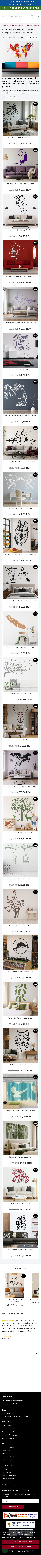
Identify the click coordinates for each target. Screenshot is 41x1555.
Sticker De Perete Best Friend (20, 1250)
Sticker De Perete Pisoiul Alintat (20, 184)
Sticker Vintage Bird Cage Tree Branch (20, 601)
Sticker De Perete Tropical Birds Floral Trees (20, 416)
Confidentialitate (8, 1485)
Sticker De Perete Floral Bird (20, 508)
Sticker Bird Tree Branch (20, 693)
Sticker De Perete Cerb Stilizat (20, 740)
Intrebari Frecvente (9, 1435)
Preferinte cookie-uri (20, 1551)
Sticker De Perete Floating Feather (20, 647)
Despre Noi (6, 1410)
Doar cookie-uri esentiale (20, 1547)
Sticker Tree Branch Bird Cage (20, 879)
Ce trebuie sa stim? (9, 1404)
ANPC (4, 1454)
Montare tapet (7, 1460)
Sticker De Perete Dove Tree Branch (20, 323)
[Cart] (37, 16)
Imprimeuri (6, 1413)
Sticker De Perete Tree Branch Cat (20, 462)
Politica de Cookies (9, 1457)
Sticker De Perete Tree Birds (20, 925)
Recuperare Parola (9, 1476)
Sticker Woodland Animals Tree (21, 833)
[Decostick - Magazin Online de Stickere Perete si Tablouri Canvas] (15, 16)
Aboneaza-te (12, 1507)
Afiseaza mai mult (9, 97)
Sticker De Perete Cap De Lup (20, 137)
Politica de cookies (9, 1535)
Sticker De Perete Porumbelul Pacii (20, 1111)
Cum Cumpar (7, 1426)
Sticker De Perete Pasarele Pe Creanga (14, 1300)
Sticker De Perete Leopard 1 (20, 1157)
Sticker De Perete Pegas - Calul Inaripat (20, 786)
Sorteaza (21, 37)
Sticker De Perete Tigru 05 (20, 369)
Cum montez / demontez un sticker (16, 1416)
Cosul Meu (6, 1482)
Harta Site (6, 1451)
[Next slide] (37, 1290)
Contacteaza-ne (8, 1447)
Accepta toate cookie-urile (20, 1542)
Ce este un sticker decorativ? (13, 1401)
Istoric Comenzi (8, 1479)
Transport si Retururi (9, 1432)
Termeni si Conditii (9, 1438)
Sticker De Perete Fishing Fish (20, 972)
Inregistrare (6, 1472)
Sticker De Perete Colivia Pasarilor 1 (20, 276)
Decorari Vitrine (8, 1407)
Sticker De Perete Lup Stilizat (20, 1064)
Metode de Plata (8, 1429)
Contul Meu (6, 1469)
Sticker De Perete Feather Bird (20, 1018)
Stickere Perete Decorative (12, 26)
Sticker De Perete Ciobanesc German (20, 554)
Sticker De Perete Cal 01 (20, 230)
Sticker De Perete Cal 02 (20, 1203)
